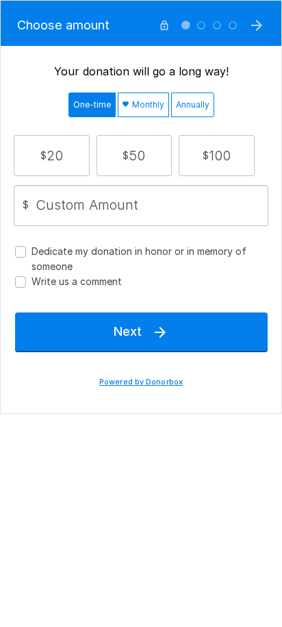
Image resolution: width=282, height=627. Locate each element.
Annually (192, 104)
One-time (92, 104)
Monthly (147, 104)
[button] (51, 155)
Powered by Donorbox (141, 382)
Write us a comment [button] (76, 281)
